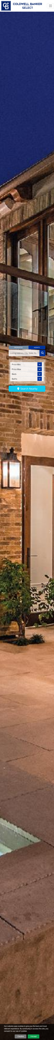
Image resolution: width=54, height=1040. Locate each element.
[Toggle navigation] (50, 5)
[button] (18, 347)
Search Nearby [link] (28, 388)
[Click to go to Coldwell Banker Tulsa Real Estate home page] (21, 5)
